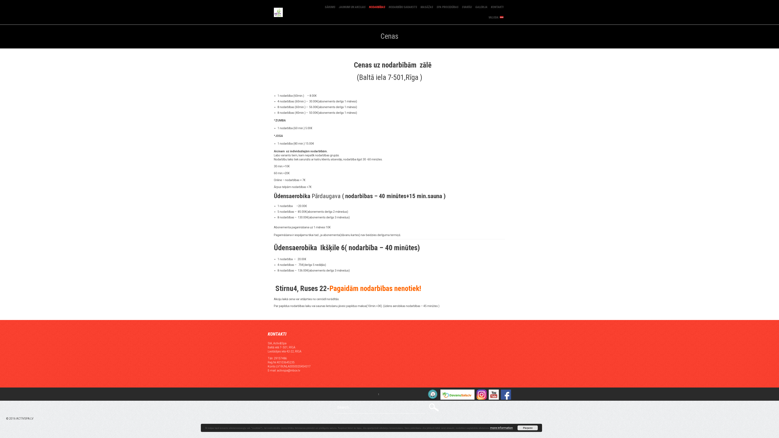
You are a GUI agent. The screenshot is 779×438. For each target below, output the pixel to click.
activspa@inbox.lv (288, 370)
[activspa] (289, 12)
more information (501, 427)
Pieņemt (528, 428)
